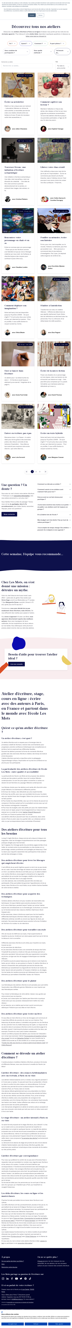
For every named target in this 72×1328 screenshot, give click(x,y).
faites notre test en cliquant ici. (36, 36)
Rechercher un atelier (7, 62)
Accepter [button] (32, 15)
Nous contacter (9, 514)
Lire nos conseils (16, 664)
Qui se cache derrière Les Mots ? (13, 1261)
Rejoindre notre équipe (9, 1267)
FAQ (3, 1264)
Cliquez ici (41, 1261)
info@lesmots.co (17, 1299)
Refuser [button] (40, 15)
